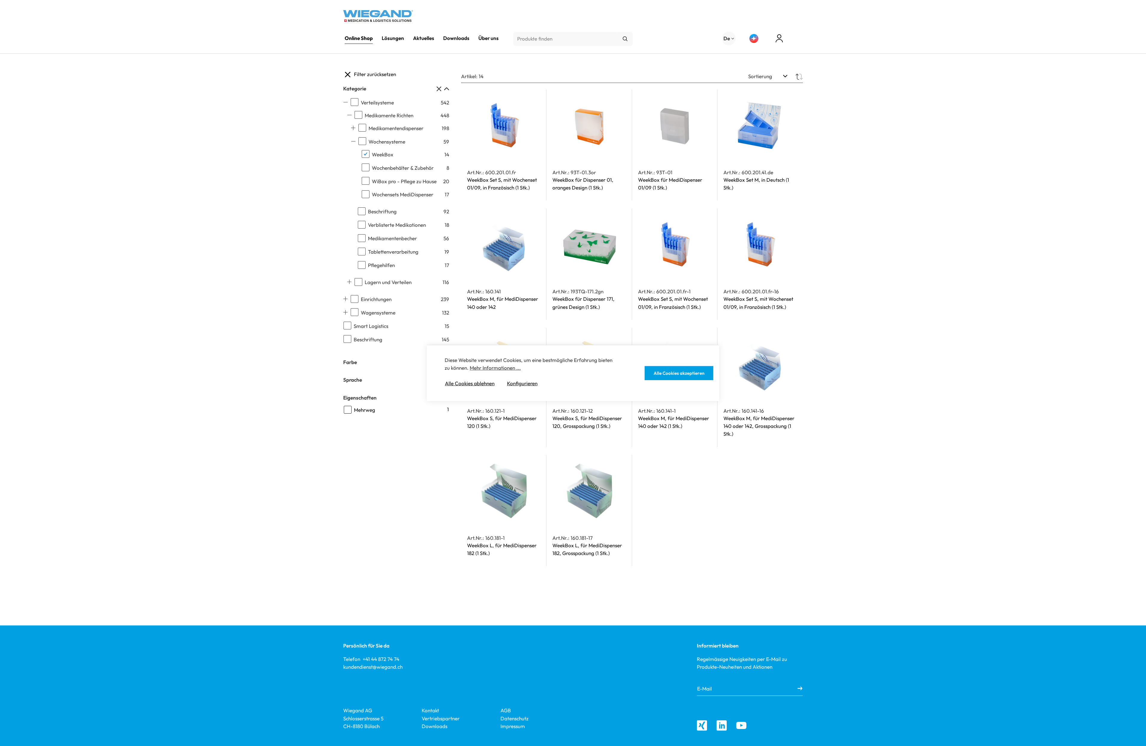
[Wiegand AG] (378, 16)
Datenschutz (514, 718)
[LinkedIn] (722, 725)
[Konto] (779, 38)
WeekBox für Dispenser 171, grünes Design (583, 303)
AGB (505, 710)
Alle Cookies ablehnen (470, 383)
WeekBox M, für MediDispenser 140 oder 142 (502, 303)
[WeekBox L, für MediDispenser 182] (503, 491)
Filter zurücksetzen (375, 74)
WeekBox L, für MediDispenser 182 (502, 549)
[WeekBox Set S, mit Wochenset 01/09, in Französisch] (503, 126)
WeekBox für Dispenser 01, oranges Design (582, 184)
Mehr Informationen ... (495, 368)
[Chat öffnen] (754, 38)
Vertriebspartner (441, 718)
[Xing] (702, 725)
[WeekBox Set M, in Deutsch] (760, 126)
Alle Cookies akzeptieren (679, 373)
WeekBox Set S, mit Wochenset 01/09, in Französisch (502, 184)
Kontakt (430, 710)
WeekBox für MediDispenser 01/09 (670, 184)
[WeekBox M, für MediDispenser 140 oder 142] (503, 245)
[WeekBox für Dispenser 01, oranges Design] (589, 126)
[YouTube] (741, 725)
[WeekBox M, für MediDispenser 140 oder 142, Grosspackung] (760, 364)
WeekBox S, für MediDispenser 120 (502, 422)
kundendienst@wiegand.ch (373, 667)
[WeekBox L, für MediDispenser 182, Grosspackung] (589, 491)
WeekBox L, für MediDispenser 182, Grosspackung (587, 549)
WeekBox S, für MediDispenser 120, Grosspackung (587, 422)
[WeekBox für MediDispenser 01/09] (674, 126)
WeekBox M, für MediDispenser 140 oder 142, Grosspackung (758, 426)
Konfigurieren (522, 383)
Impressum (512, 726)
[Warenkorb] (800, 39)
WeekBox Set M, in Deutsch (756, 184)
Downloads (434, 726)
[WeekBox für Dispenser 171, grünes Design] (589, 245)
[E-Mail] (800, 689)
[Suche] (625, 39)
